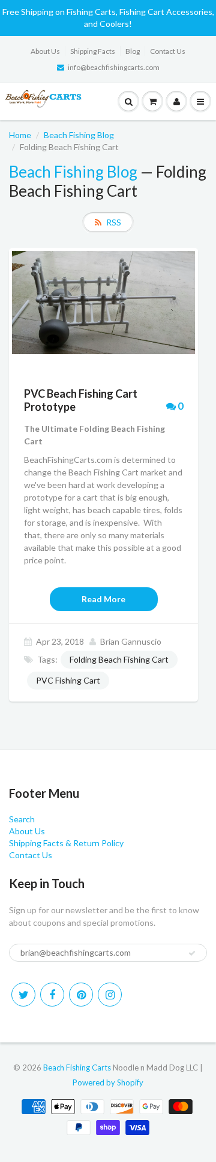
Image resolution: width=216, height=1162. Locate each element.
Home (20, 135)
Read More (103, 599)
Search (22, 819)
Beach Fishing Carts (77, 1067)
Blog (132, 51)
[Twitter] (23, 995)
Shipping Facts (92, 51)
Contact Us (167, 51)
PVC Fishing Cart (68, 680)
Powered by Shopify (108, 1082)
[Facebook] (52, 995)
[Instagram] (110, 995)
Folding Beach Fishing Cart (119, 659)
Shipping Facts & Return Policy (66, 843)
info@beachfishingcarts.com (114, 67)
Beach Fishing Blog (79, 135)
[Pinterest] (81, 995)
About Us (45, 51)
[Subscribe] (192, 953)
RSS (113, 222)
